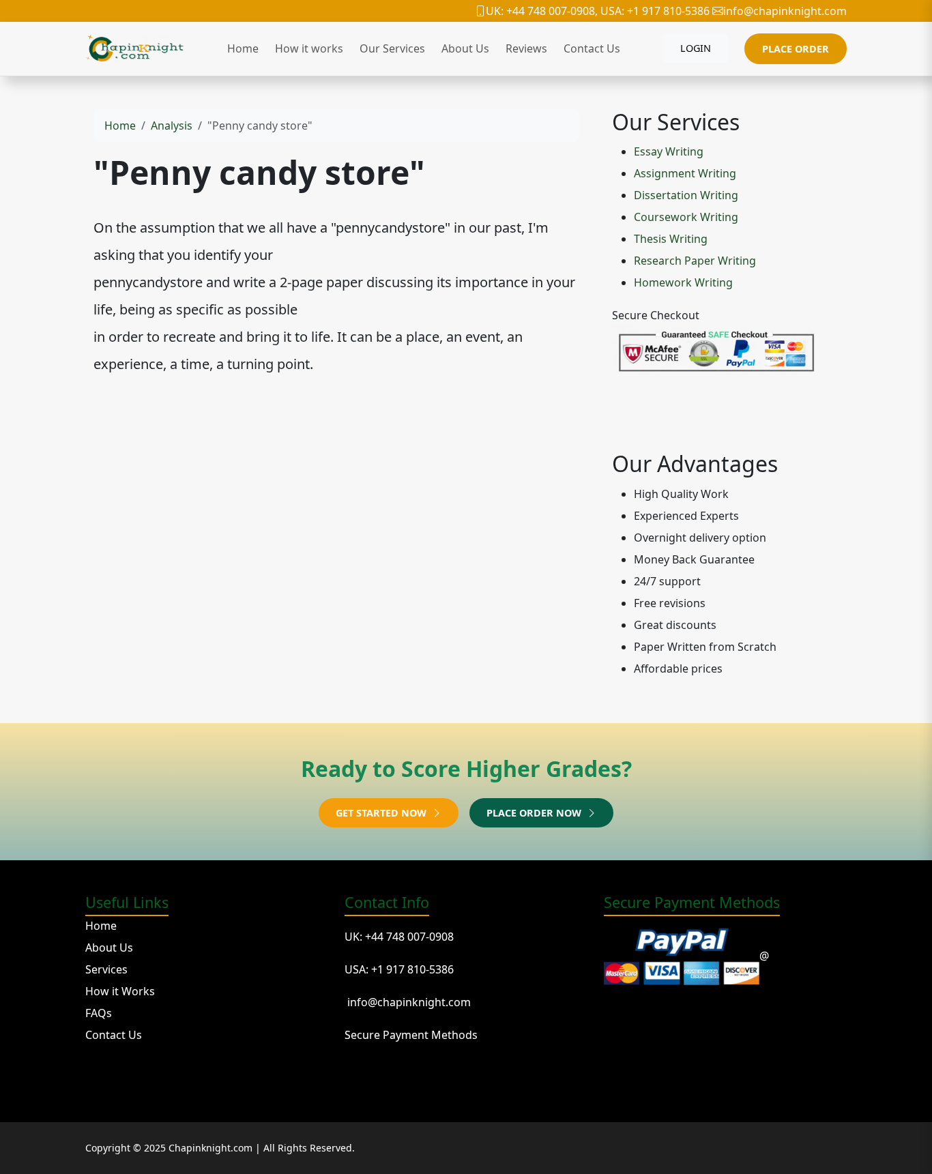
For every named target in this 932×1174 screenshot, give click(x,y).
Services (106, 969)
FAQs (98, 1013)
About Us (465, 48)
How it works (309, 48)
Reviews (526, 48)
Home (243, 48)
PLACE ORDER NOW (535, 812)
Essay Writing (668, 151)
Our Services (392, 48)
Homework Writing (683, 282)
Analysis (171, 125)
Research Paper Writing (695, 260)
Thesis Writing (671, 238)
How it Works (120, 991)
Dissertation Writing (686, 195)
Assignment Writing (685, 173)
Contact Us (592, 48)
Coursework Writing (686, 216)
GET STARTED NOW (382, 812)
